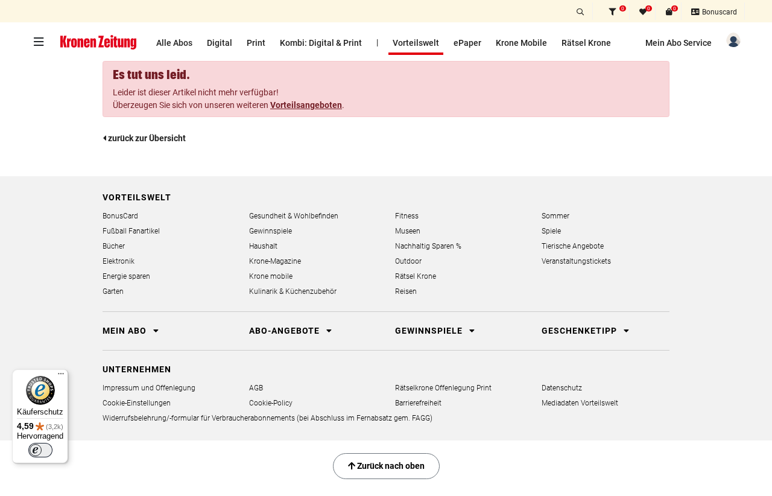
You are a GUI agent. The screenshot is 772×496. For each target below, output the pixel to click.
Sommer (555, 216)
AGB (256, 388)
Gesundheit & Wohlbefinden (293, 216)
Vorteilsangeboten (306, 105)
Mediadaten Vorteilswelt (580, 403)
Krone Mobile (521, 43)
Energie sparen (126, 276)
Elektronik (118, 261)
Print (256, 43)
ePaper (467, 43)
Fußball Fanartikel (131, 231)
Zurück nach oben (390, 466)
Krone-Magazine (275, 261)
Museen (407, 231)
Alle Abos (174, 43)
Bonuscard (718, 12)
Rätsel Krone (586, 43)
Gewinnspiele (270, 231)
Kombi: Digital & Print (321, 43)
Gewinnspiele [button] (430, 330)
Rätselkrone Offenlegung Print (443, 388)
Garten (113, 291)
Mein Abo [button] (126, 330)
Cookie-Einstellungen (137, 403)
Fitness (407, 216)
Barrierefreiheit (418, 403)
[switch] (40, 450)
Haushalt (263, 246)
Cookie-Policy (271, 403)
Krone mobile (271, 276)
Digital (219, 43)
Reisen (406, 291)
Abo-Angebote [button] (285, 330)
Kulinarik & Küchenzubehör (293, 291)
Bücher (114, 246)
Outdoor (408, 261)
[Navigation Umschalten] (41, 41)
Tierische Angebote (573, 246)
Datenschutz (562, 388)
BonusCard (120, 216)
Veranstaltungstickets (576, 261)
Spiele (551, 231)
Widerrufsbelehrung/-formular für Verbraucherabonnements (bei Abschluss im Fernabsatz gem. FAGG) (267, 418)
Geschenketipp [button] (580, 330)
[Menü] (61, 376)
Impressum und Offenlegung (149, 388)
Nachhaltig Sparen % (428, 246)
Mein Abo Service (678, 43)
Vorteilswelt (416, 43)
